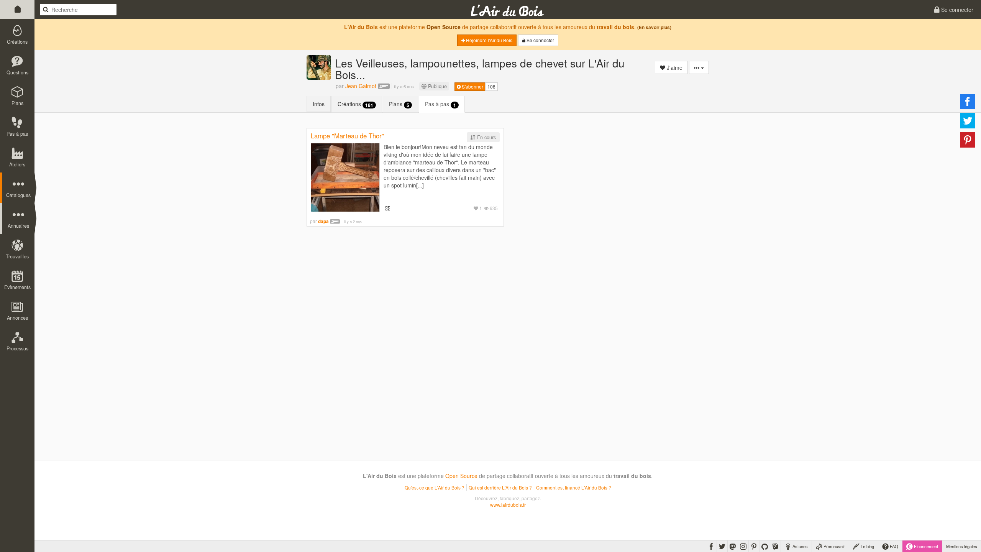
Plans (399, 104)
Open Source (444, 27)
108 (491, 86)
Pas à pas (440, 104)
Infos (319, 104)
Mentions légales (961, 546)
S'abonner (472, 86)
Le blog (867, 546)
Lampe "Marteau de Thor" (347, 135)
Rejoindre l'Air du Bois (488, 40)
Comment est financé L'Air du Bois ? (573, 487)
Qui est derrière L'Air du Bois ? (500, 487)
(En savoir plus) (654, 27)
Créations (355, 104)
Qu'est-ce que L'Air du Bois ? (434, 487)
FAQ (893, 546)
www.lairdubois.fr (508, 504)
